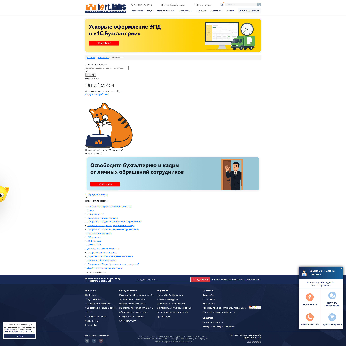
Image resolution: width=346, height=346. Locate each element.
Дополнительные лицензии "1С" (103, 248)
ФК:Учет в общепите (212, 322)
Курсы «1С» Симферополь (170, 295)
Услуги (150, 10)
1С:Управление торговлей (98, 303)
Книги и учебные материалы (101, 260)
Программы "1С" (95, 214)
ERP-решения (94, 237)
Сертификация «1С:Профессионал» (174, 307)
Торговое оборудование (99, 233)
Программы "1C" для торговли (102, 217)
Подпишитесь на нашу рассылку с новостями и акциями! (103, 279)
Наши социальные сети (97, 335)
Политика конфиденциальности (218, 312)
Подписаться (202, 279)
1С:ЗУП (88, 312)
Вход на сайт (208, 303)
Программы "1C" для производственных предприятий (114, 221)
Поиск (91, 74)
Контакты (230, 10)
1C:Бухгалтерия (93, 299)
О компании (216, 10)
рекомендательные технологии (179, 341)
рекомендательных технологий (18, 331)
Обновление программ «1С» (133, 312)
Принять (19, 336)
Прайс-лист (137, 10)
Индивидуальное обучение (171, 303)
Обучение (201, 10)
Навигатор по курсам (167, 299)
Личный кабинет (250, 10)
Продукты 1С (185, 10)
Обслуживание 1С (166, 10)
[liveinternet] (255, 296)
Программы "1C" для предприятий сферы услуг (110, 225)
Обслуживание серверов (131, 316)
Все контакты (254, 341)
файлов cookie (10, 329)
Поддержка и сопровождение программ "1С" (109, 206)
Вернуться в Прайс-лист (97, 94)
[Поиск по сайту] (259, 4)
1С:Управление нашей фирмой (100, 307)
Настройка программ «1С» (132, 303)
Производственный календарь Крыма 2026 (224, 307)
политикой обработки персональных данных (242, 279)
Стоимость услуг (127, 320)
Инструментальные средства (101, 252)
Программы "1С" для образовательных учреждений (113, 264)
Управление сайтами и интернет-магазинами (110, 256)
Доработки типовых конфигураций (105, 267)
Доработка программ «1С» (132, 299)
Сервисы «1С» (92, 320)
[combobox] (243, 4)
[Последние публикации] (222, 4)
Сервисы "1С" (94, 244)
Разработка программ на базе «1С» (136, 307)
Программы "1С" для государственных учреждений (113, 229)
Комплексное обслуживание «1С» (136, 295)
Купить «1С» (91, 325)
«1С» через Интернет (95, 316)
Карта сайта (208, 295)
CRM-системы (94, 241)
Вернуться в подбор (97, 194)
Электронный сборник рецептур (218, 326)
